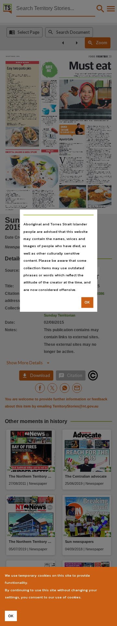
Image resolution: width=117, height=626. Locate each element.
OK (87, 302)
